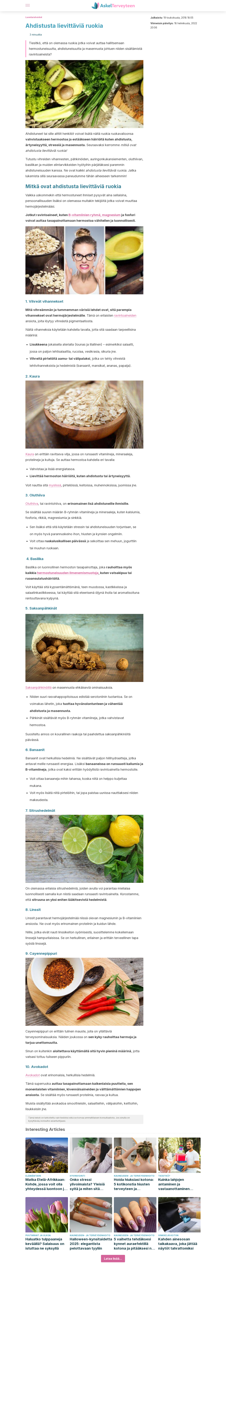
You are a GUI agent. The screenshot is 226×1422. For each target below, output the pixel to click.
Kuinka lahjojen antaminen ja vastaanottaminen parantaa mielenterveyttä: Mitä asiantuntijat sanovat (176, 1184)
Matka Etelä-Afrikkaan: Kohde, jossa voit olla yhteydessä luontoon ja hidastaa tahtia (45, 1184)
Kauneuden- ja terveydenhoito (134, 1175)
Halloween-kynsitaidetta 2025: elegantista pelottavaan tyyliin (91, 1243)
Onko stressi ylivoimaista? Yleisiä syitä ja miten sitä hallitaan (87, 1184)
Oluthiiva (31, 503)
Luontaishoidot (33, 17)
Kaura (29, 454)
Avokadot (32, 1075)
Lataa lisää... (113, 1258)
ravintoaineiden (125, 315)
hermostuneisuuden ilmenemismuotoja (68, 573)
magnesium (111, 215)
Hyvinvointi (77, 1175)
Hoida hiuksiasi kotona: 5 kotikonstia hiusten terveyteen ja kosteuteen (134, 1184)
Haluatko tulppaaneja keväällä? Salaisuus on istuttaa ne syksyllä (44, 1243)
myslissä (55, 485)
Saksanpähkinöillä (38, 687)
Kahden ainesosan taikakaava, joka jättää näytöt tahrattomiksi (177, 1243)
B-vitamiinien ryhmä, (85, 215)
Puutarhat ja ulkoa (38, 1235)
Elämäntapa (33, 1175)
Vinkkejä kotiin (168, 1235)
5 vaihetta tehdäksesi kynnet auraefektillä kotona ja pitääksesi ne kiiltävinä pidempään (134, 1244)
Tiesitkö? (164, 1175)
